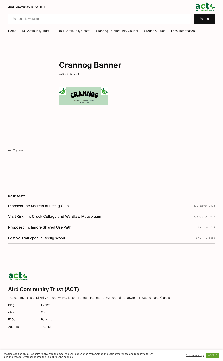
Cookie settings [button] (195, 355)
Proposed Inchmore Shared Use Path (39, 227)
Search (204, 18)
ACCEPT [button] (212, 355)
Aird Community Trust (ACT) (27, 7)
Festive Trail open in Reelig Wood (36, 238)
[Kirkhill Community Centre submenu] (92, 31)
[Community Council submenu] (140, 31)
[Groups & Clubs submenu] (167, 31)
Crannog (19, 150)
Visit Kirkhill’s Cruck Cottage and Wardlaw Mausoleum (54, 216)
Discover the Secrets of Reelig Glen (38, 206)
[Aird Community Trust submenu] (51, 31)
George (74, 74)
